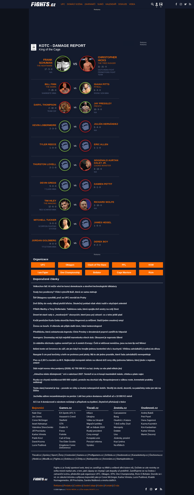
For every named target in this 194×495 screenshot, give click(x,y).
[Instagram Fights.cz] (181, 4)
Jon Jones (37, 417)
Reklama (58, 485)
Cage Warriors (124, 272)
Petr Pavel (146, 417)
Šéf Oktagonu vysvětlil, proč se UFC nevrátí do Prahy (59, 298)
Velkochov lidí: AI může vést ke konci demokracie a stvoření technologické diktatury (75, 286)
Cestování (70, 455)
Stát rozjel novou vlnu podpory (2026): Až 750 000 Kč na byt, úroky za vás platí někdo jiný (77, 368)
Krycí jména (119, 442)
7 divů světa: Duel (122, 424)
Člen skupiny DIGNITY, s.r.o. (90, 489)
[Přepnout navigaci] (157, 4)
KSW (151, 265)
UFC (63, 4)
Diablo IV (63, 427)
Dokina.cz (69, 459)
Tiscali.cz (36, 455)
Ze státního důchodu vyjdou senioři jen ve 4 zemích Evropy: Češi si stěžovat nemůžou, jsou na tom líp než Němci (89, 343)
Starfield (63, 420)
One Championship (70, 272)
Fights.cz (58, 459)
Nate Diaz (36, 413)
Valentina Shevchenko (42, 427)
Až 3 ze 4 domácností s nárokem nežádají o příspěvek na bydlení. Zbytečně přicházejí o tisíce (79, 402)
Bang (116, 417)
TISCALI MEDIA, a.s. (72, 489)
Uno (116, 434)
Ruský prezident (94, 431)
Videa (132, 4)
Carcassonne (120, 413)
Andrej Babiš (147, 413)
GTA (61, 424)
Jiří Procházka (38, 431)
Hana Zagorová (148, 420)
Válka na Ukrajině (95, 420)
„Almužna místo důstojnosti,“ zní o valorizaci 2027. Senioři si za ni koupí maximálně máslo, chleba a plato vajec (88, 374)
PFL (124, 265)
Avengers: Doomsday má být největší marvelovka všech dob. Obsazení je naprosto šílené (77, 337)
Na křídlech (119, 445)
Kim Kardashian (148, 427)
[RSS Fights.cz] (190, 4)
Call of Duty (64, 438)
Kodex (100, 485)
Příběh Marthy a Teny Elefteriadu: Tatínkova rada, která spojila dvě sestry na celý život (76, 309)
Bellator (97, 272)
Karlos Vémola (39, 434)
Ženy (61, 455)
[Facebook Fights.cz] (176, 4)
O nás (116, 485)
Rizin (151, 272)
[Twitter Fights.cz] (185, 4)
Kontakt (109, 485)
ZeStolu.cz (110, 455)
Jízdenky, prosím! (122, 438)
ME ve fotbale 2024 (96, 427)
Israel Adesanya (39, 424)
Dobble (117, 431)
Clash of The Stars (97, 265)
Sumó (100, 4)
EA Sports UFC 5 (67, 413)
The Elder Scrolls (67, 442)
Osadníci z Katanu (122, 420)
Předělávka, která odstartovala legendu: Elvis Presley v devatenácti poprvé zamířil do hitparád (80, 332)
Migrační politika (94, 424)
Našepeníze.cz (94, 459)
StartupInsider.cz (124, 459)
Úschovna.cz (155, 455)
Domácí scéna (74, 4)
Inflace (90, 413)
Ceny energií (93, 434)
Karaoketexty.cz (140, 455)
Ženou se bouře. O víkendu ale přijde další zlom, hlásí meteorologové (67, 326)
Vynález (90, 445)
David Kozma (38, 442)
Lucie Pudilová (39, 445)
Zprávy (46, 455)
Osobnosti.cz (123, 455)
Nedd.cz (37, 459)
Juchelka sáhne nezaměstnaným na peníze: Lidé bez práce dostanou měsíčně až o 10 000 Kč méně (82, 396)
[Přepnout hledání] (152, 4)
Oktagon (70, 265)
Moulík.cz (47, 459)
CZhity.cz (80, 459)
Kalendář (111, 4)
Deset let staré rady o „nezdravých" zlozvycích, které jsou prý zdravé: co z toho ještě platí (77, 315)
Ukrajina (90, 417)
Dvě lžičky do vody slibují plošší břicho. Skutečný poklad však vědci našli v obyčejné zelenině (80, 303)
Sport (54, 455)
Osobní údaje (89, 485)
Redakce (68, 485)
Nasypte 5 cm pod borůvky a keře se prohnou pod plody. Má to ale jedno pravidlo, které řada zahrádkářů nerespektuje (92, 354)
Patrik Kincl (37, 438)
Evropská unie (93, 438)
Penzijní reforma (94, 442)
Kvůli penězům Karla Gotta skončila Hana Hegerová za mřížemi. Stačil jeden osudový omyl (78, 320)
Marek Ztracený (148, 434)
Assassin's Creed (67, 417)
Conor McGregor (40, 420)
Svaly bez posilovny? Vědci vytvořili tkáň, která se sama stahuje (65, 292)
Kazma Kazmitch (149, 424)
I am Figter (43, 272)
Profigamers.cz (95, 455)
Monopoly (118, 427)
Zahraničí (90, 4)
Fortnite (62, 434)
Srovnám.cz (109, 459)
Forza (62, 431)
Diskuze (122, 4)
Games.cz (82, 455)
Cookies (78, 485)
